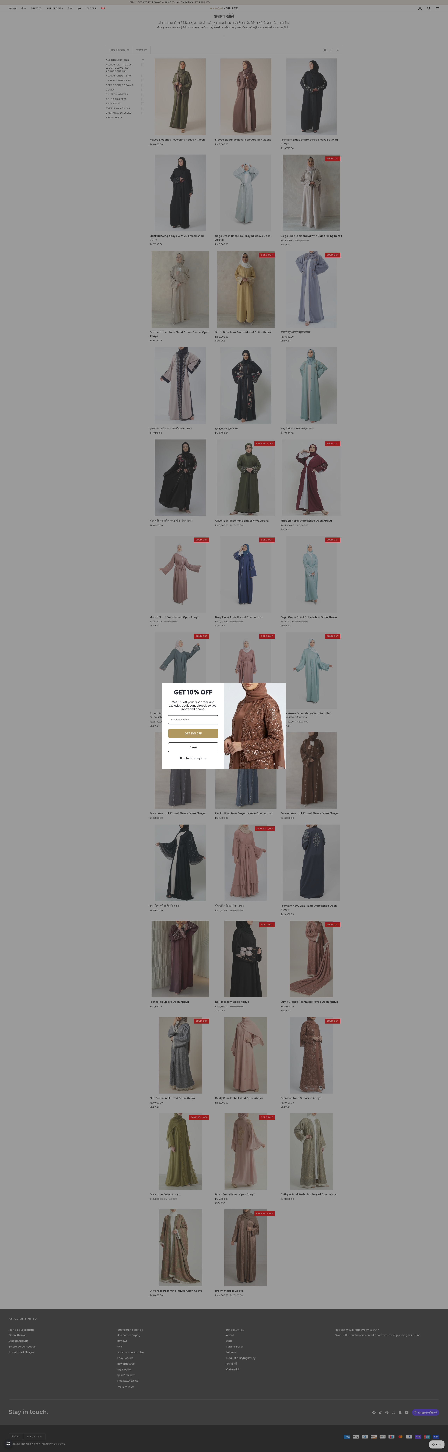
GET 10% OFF (193, 733)
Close (193, 747)
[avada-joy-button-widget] (8, 1443)
